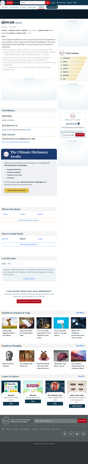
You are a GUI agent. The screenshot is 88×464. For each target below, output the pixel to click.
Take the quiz (77, 406)
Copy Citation (30, 279)
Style (4, 264)
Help (3, 429)
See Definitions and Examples (72, 127)
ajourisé (5, 239)
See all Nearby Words (28, 244)
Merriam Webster (6, 421)
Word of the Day (61, 2)
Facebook (64, 434)
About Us (10, 429)
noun (18, 22)
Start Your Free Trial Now (17, 190)
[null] (78, 123)
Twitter (71, 434)
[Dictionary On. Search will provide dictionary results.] (13, 3)
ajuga (40, 239)
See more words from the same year (16, 142)
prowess (71, 123)
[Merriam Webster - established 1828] (2, 2)
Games (53, 2)
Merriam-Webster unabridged (29, 301)
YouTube (77, 434)
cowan (5, 214)
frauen (22, 214)
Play (11, 403)
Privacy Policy (45, 429)
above (28, 130)
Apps (16, 429)
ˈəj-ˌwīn (31, 30)
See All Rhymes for (28, 220)
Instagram (83, 434)
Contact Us (35, 429)
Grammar (69, 2)
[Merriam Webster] (72, 115)
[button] (76, 2)
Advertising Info (25, 429)
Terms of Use (56, 429)
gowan (40, 214)
